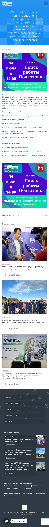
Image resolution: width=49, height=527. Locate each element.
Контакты (8, 421)
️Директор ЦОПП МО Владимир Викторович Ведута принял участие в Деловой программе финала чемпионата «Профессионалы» (22, 376)
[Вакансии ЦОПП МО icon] (23, 518)
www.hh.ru (6, 134)
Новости (8, 398)
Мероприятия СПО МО (13, 403)
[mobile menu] (46, 3)
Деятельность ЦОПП (12, 415)
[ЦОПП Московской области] (7, 3)
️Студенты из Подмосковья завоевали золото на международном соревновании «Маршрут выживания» (23, 321)
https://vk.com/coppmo (19, 148)
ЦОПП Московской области (24, 514)
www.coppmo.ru (24, 97)
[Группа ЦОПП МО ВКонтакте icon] (26, 518)
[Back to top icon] (24, 507)
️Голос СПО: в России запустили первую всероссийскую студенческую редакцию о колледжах (23, 268)
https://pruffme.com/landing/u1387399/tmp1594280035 (22, 127)
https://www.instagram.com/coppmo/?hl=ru (27, 151)
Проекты (8, 409)
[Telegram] (6, 521)
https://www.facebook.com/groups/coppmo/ (27, 155)
